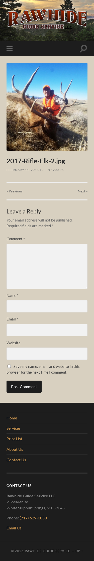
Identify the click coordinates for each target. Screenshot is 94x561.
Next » (82, 191)
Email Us (14, 527)
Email (12, 319)
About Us (15, 449)
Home (12, 417)
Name (13, 295)
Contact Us (16, 459)
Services (14, 428)
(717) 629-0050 (33, 517)
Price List (14, 438)
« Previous (15, 191)
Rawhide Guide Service (47, 551)
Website (14, 343)
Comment (16, 239)
